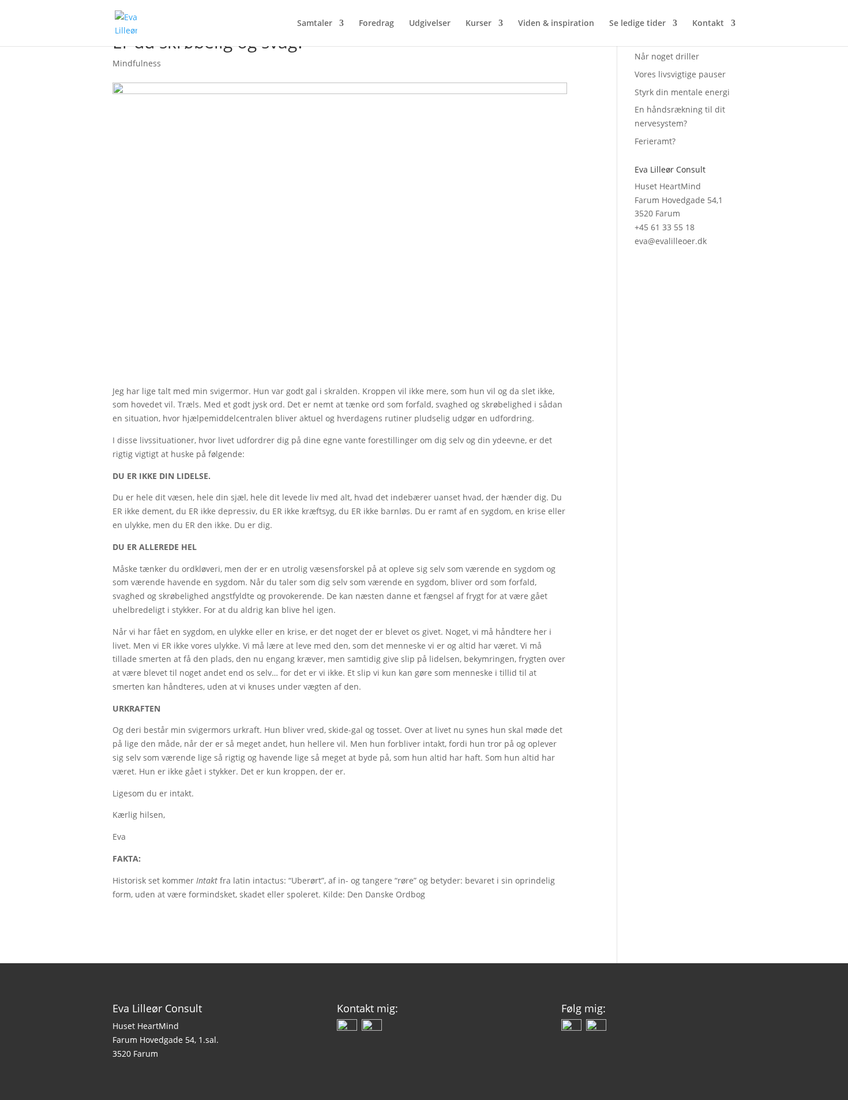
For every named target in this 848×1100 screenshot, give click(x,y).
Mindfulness (136, 63)
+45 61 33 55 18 (665, 227)
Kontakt (708, 23)
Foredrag (376, 23)
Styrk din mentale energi (682, 92)
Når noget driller (667, 56)
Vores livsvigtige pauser (680, 74)
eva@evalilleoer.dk (671, 240)
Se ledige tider (637, 23)
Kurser (478, 23)
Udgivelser (430, 23)
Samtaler (314, 23)
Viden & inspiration (556, 23)
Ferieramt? (655, 141)
